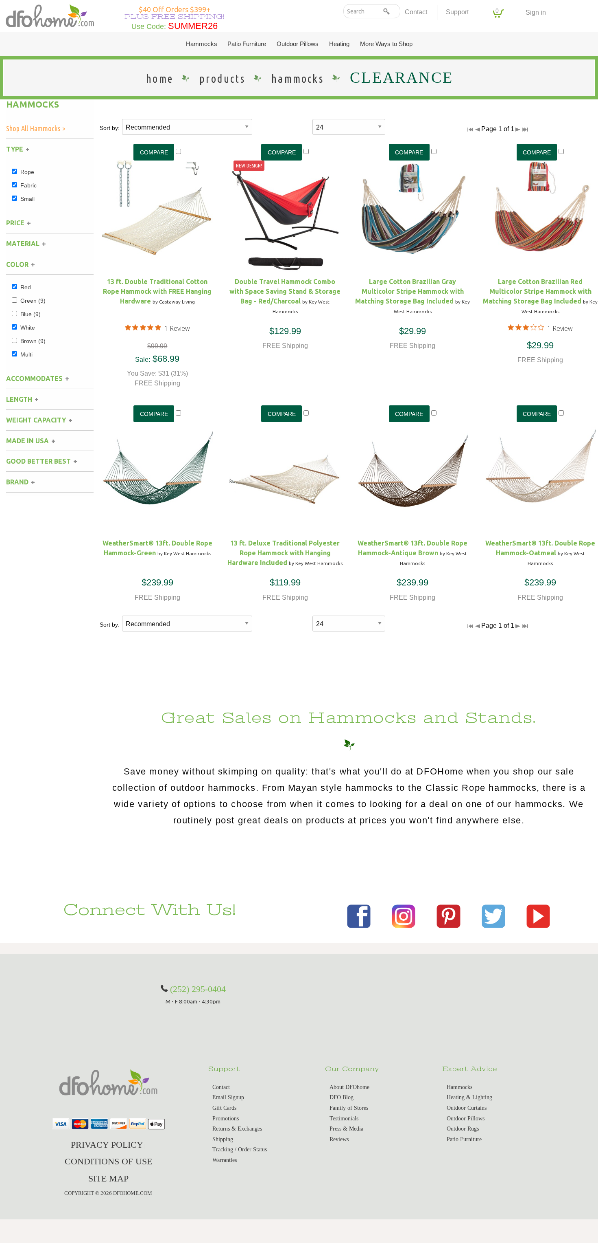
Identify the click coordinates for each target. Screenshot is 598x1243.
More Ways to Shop (386, 44)
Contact (416, 12)
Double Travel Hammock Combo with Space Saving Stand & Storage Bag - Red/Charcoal (284, 291)
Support (457, 12)
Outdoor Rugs (463, 1129)
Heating (339, 44)
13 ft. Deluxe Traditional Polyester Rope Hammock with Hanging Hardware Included (283, 552)
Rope (27, 172)
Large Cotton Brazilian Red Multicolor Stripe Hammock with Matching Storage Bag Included (537, 291)
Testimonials (344, 1118)
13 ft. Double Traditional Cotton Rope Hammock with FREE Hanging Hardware (157, 291)
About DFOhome (349, 1087)
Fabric (28, 185)
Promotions (225, 1118)
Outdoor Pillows (298, 44)
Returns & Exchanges (237, 1129)
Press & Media (346, 1129)
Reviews (339, 1139)
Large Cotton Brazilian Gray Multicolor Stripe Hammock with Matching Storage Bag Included (409, 291)
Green (33, 300)
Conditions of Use (108, 1161)
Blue (30, 314)
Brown (33, 341)
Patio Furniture (246, 44)
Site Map (108, 1178)
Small (27, 199)
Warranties (224, 1160)
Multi (26, 354)
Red (25, 287)
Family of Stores (349, 1108)
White (27, 327)
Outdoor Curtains (467, 1108)
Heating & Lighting (469, 1097)
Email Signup (228, 1097)
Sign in (536, 12)
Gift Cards (224, 1108)
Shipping (222, 1139)
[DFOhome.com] (50, 14)
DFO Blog (342, 1097)
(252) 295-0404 (198, 989)
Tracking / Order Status (239, 1149)
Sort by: (110, 128)
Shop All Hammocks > (35, 128)
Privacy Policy (107, 1145)
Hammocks (201, 44)
